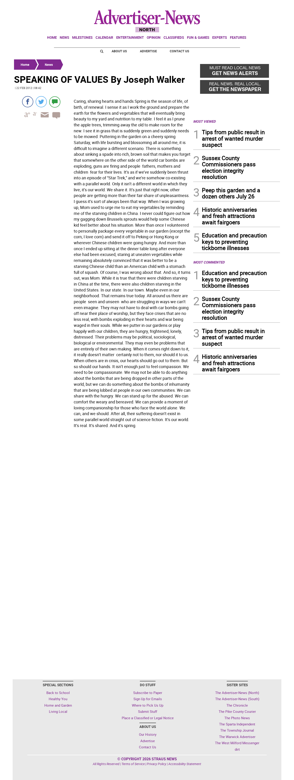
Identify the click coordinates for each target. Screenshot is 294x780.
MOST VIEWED (204, 121)
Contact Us (179, 51)
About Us (119, 51)
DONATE (269, 5)
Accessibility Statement (184, 764)
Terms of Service (133, 764)
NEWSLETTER (243, 5)
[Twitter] (41, 101)
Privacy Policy (156, 764)
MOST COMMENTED (209, 262)
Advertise (148, 51)
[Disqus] (102, 493)
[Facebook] (27, 101)
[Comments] (54, 101)
